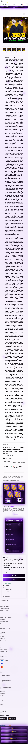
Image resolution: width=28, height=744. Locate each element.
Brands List (2, 638)
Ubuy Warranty (3, 626)
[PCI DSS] (3, 726)
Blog (1, 645)
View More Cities (4, 709)
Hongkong (2, 691)
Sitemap (2, 612)
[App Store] (4, 718)
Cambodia (2, 704)
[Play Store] (12, 718)
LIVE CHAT (14, 741)
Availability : (6, 467)
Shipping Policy (3, 619)
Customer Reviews (4, 640)
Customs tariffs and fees (6, 617)
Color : (7, 471)
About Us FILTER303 (4, 604)
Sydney (1, 698)
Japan (1, 702)
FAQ (1, 647)
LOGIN (7, 6)
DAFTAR (21, 6)
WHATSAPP (15, 738)
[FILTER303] (6, 2)
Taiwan (1, 700)
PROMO (15, 728)
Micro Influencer (4, 621)
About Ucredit (3, 649)
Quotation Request (4, 608)
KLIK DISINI (16, 514)
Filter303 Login (3, 696)
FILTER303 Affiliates (4, 651)
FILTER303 (7, 57)
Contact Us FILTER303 (5, 606)
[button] (24, 14)
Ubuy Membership (4, 623)
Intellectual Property (5, 610)
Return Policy (3, 643)
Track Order (3, 615)
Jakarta (2, 707)
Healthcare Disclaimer (5, 628)
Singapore (2, 693)
